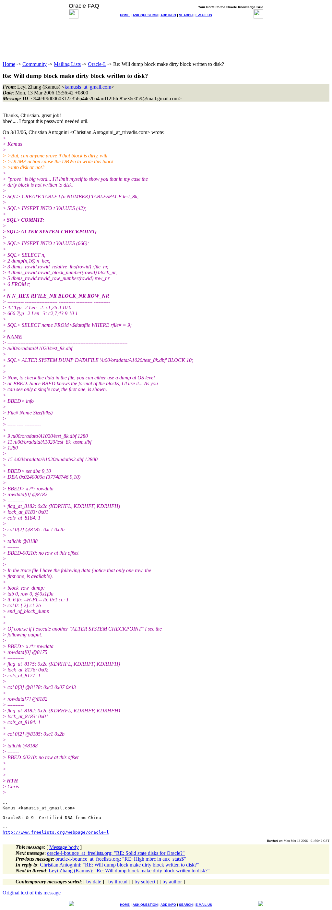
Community (34, 64)
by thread (117, 881)
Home (9, 64)
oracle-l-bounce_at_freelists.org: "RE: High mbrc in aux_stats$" (120, 859)
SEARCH (186, 15)
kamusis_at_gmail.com (88, 87)
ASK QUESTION (145, 15)
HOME (125, 15)
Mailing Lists (67, 64)
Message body (64, 847)
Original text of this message (32, 892)
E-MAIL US (204, 15)
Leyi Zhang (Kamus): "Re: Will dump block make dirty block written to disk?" (129, 870)
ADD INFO (168, 15)
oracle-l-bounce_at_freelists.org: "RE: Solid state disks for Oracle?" (116, 853)
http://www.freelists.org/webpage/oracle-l (56, 832)
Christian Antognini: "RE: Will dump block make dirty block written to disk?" (119, 864)
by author (172, 881)
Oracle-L (97, 64)
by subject (145, 881)
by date (93, 881)
